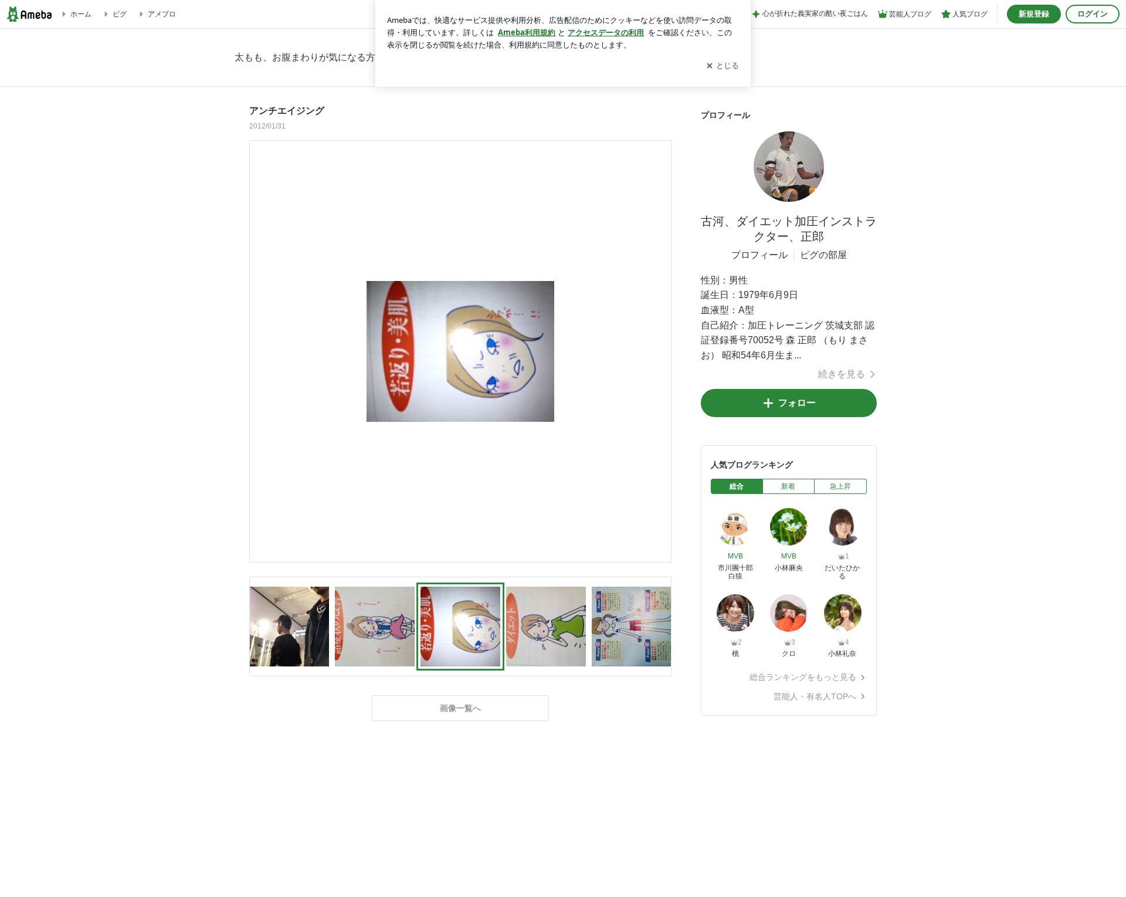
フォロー (797, 403)
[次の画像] (659, 351)
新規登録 (1034, 13)
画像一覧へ (460, 708)
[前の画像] (261, 351)
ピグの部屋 (823, 255)
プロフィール (759, 255)
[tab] (737, 486)
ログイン (1092, 13)
